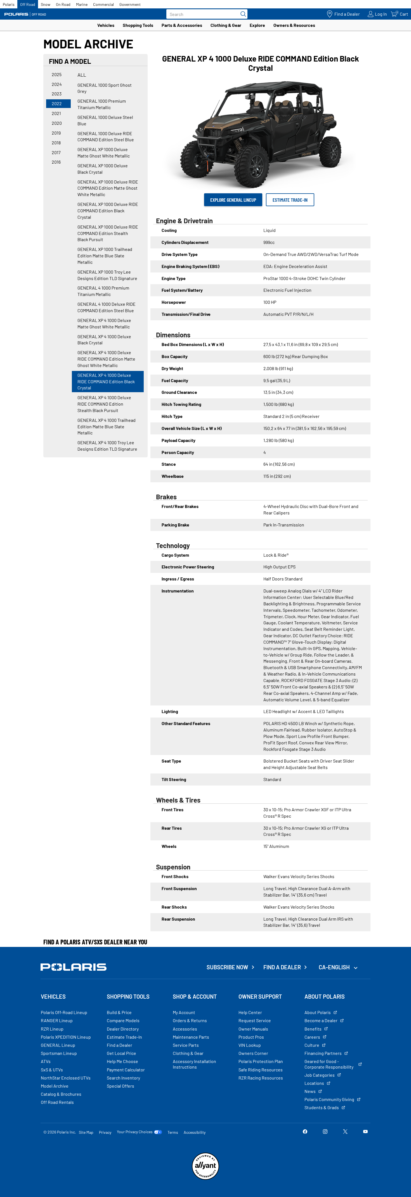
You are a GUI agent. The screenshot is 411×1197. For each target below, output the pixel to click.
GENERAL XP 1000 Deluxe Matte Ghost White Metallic (103, 152)
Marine (82, 4)
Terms (172, 1132)
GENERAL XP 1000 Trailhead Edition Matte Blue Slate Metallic (104, 255)
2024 (57, 84)
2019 (56, 132)
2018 (56, 142)
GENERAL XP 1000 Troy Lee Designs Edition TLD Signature (107, 275)
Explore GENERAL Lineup (233, 200)
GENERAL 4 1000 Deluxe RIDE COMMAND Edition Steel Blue (106, 307)
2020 (57, 123)
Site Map (86, 1132)
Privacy (105, 1132)
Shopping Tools (138, 25)
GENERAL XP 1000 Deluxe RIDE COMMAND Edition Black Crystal (107, 210)
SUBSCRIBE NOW (227, 967)
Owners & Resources (294, 25)
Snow (45, 4)
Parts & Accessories (182, 25)
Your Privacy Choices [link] (135, 1132)
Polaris (9, 4)
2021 (56, 113)
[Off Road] (25, 14)
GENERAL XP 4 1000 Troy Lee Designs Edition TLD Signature (107, 445)
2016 (56, 161)
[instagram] (325, 1132)
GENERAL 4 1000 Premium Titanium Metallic (103, 291)
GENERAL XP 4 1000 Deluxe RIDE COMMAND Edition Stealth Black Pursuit (104, 404)
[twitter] (345, 1132)
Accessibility (195, 1132)
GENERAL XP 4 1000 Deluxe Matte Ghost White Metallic (104, 323)
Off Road (27, 4)
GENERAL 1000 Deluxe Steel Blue (105, 120)
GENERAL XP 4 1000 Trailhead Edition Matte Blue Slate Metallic (106, 426)
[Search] (241, 14)
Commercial (103, 4)
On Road (63, 4)
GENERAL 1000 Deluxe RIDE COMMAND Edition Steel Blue (105, 136)
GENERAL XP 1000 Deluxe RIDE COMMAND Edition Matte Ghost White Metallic (107, 188)
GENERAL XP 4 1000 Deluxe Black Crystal (104, 339)
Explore (257, 25)
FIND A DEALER (282, 967)
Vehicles (105, 25)
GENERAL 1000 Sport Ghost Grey (104, 88)
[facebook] (305, 1132)
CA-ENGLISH (335, 967)
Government (130, 4)
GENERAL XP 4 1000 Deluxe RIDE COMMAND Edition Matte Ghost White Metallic (106, 359)
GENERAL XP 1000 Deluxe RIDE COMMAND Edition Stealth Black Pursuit (107, 233)
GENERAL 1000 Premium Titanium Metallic (101, 104)
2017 (56, 152)
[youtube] (365, 1132)
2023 (57, 93)
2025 (57, 74)
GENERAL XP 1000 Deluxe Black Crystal (102, 169)
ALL (81, 75)
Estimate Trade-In (290, 200)
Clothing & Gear (226, 25)
